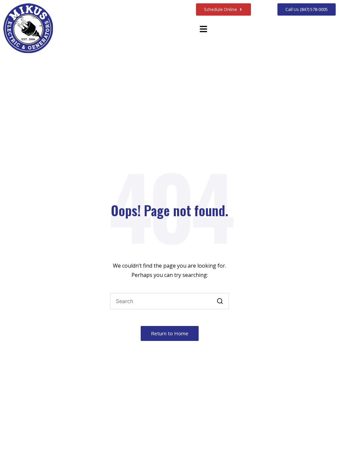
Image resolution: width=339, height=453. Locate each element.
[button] (203, 29)
